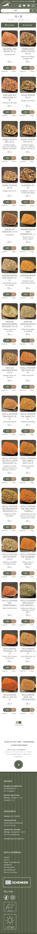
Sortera (28, 25)
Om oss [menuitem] (6, 860)
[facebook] (4, 898)
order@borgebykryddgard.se (14, 839)
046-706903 (15, 816)
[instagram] (6, 898)
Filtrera (10, 25)
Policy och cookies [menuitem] (10, 872)
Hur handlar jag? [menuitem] (9, 870)
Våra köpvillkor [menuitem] (9, 867)
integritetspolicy (18, 756)
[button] (33, 6)
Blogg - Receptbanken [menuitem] (12, 862)
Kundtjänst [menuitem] (7, 865)
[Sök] (32, 11)
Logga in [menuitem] (7, 857)
